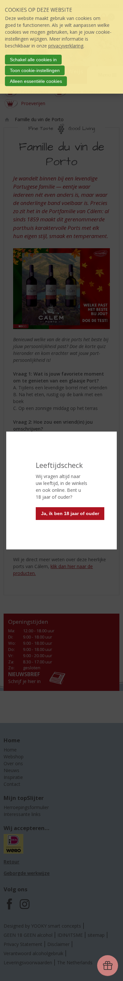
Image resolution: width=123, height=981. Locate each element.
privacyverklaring (65, 46)
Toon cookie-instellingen (35, 70)
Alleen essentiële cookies (36, 81)
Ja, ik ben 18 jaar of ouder (70, 513)
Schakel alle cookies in (33, 59)
